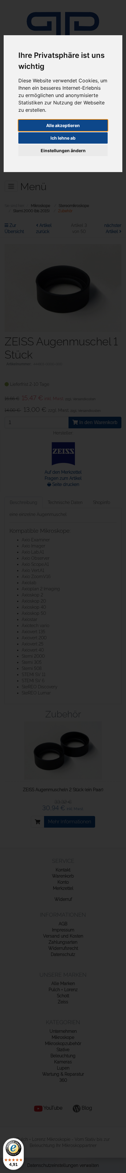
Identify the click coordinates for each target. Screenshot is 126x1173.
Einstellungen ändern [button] (63, 150)
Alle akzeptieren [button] (63, 125)
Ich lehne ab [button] (63, 138)
